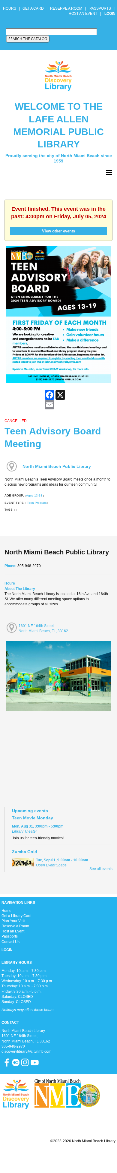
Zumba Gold (24, 851)
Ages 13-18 (34, 495)
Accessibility (70, 1155)
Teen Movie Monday (32, 817)
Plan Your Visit (13, 921)
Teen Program (36, 502)
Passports (10, 936)
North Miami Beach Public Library (56, 466)
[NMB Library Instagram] (24, 1062)
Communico (95, 1155)
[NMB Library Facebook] (7, 1062)
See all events (100, 869)
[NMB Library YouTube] (34, 1062)
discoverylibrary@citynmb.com (26, 1051)
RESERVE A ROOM (66, 8)
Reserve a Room (15, 926)
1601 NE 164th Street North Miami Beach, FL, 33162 (43, 628)
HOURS (10, 8)
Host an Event (13, 931)
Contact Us (11, 942)
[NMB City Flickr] (16, 1062)
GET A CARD (33, 8)
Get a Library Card (17, 916)
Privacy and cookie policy (34, 1155)
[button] (109, 173)
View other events (58, 231)
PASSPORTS (102, 8)
